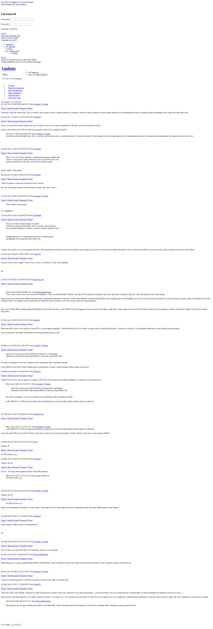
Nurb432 (37, 117)
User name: (5, 19)
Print (30, 108)
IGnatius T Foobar (41, 104)
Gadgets (9, 68)
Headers (23, 108)
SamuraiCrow (38, 279)
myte (36, 442)
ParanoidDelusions (43, 292)
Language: (5, 29)
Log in (3, 33)
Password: (5, 24)
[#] (2, 104)
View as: (31, 75)
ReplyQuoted (13, 108)
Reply (4, 108)
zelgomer (37, 149)
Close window (7, 4)
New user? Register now (10, 36)
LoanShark (37, 215)
